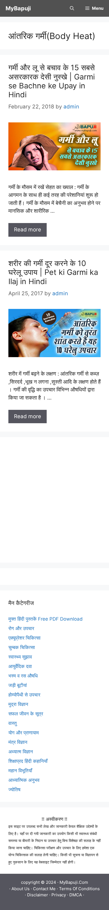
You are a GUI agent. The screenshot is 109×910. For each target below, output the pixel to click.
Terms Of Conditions (79, 888)
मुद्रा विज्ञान (18, 704)
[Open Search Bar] (72, 8)
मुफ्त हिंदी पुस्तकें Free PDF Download (45, 619)
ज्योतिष (14, 789)
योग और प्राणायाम (23, 732)
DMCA (75, 894)
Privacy (58, 894)
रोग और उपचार (21, 628)
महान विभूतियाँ (20, 770)
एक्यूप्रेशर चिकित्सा (24, 638)
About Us (20, 888)
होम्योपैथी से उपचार (24, 695)
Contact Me (44, 888)
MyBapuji (18, 8)
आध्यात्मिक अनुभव (23, 780)
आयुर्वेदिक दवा (20, 666)
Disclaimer (37, 894)
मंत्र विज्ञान (17, 742)
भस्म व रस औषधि (23, 676)
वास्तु (12, 723)
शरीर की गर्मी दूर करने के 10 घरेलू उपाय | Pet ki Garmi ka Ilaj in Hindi (53, 272)
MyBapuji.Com (74, 882)
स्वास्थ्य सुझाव (20, 657)
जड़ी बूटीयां (17, 685)
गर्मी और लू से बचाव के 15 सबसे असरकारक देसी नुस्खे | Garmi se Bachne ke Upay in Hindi (51, 81)
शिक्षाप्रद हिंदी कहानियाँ (28, 761)
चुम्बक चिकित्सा (21, 647)
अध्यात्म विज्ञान (20, 751)
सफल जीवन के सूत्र (25, 714)
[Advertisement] (54, 500)
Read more (27, 229)
